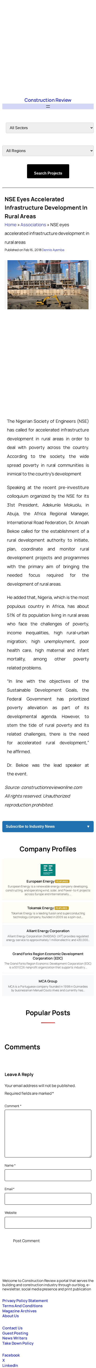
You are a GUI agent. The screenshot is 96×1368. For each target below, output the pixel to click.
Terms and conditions (22, 1305)
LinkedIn (10, 1365)
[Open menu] (48, 106)
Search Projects (48, 173)
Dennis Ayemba (53, 250)
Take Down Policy (17, 1343)
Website (11, 1212)
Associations (33, 225)
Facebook (11, 1355)
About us (10, 1315)
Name (10, 1165)
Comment (13, 1106)
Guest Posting (15, 1333)
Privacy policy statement (25, 1300)
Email (9, 1189)
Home (11, 225)
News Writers (14, 1338)
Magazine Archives (19, 1310)
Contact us (12, 1328)
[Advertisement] (48, 48)
